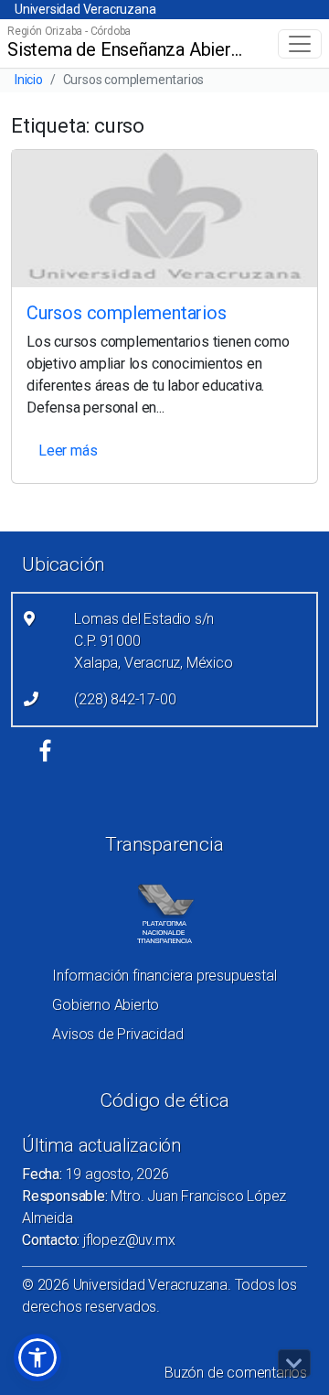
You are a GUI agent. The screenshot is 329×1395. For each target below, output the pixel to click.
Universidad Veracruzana (85, 9)
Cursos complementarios (127, 313)
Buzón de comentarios (235, 1372)
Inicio (29, 79)
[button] (37, 1357)
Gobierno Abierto (105, 1005)
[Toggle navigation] (300, 44)
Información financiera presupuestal (164, 975)
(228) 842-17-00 (124, 699)
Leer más (67, 450)
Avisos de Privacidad (117, 1034)
